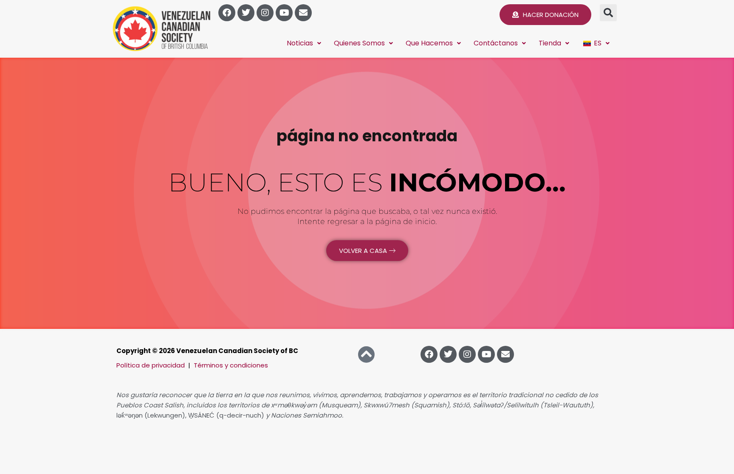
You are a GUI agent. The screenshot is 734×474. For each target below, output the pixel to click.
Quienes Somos (359, 43)
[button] (608, 12)
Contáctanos (496, 43)
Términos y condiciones (231, 365)
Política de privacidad (150, 365)
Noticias (300, 43)
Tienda (550, 43)
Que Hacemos (429, 43)
